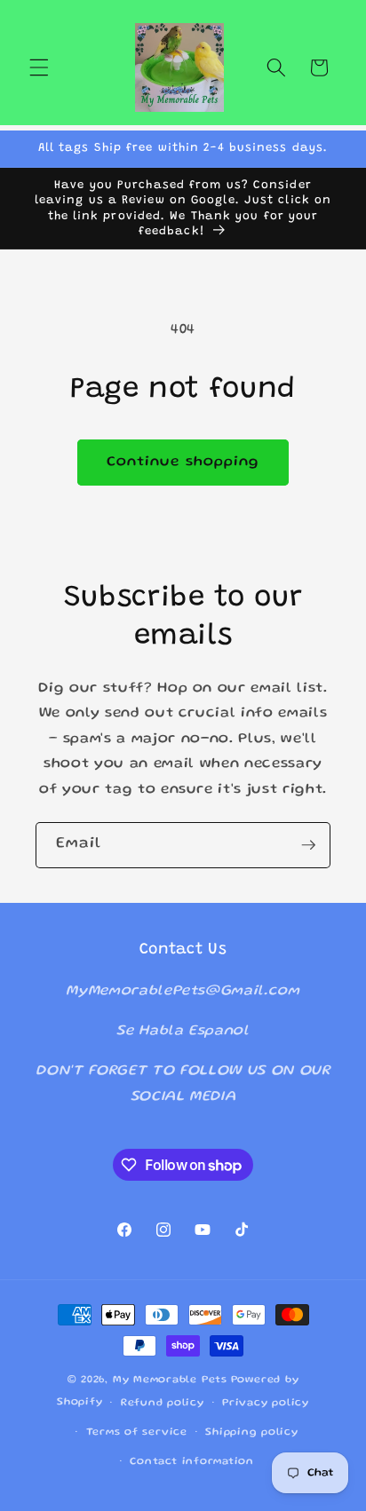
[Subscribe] (308, 845)
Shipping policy (251, 1432)
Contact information (192, 1462)
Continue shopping (183, 462)
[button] (39, 67)
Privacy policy (265, 1403)
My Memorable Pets (170, 1380)
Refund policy (162, 1403)
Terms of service (136, 1432)
